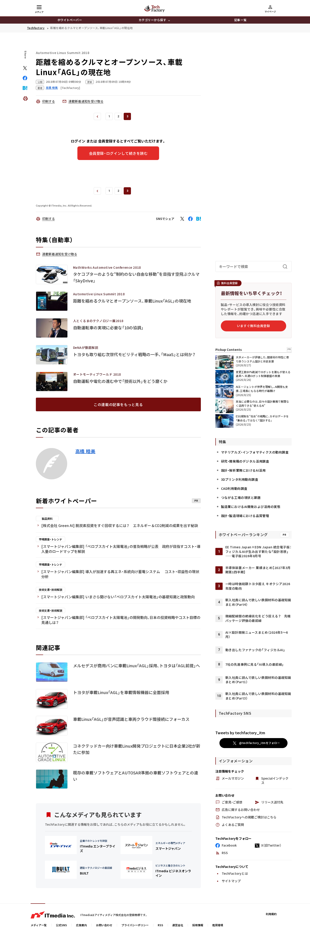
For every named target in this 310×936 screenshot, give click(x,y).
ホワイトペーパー (69, 20)
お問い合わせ (104, 925)
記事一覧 (240, 20)
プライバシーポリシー (135, 925)
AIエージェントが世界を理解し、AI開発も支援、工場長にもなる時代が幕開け (262, 389)
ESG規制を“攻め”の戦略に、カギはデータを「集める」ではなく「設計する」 (262, 418)
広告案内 (81, 925)
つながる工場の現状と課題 (241, 497)
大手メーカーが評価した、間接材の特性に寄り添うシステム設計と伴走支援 (262, 359)
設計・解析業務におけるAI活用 (243, 470)
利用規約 (271, 914)
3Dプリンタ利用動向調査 (239, 479)
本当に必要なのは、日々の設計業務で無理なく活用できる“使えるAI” (262, 403)
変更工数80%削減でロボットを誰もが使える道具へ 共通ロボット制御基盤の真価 (263, 374)
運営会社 (177, 925)
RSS (160, 925)
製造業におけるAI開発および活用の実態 (250, 506)
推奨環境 (217, 925)
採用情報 (197, 925)
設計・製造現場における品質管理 (245, 515)
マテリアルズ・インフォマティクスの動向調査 (255, 452)
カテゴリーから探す (152, 20)
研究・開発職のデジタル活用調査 (245, 461)
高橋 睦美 (85, 451)
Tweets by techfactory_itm (240, 732)
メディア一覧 (39, 925)
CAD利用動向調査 (234, 488)
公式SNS (61, 925)
